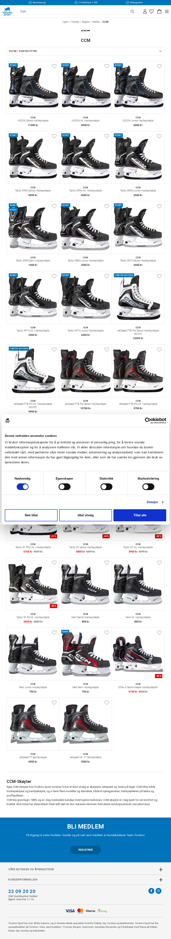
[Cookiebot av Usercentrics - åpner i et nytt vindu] (148, 421)
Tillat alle (139, 515)
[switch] (64, 486)
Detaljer (152, 502)
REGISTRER (85, 849)
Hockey (75, 21)
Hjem (65, 21)
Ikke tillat (31, 515)
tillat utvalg (86, 515)
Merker (96, 21)
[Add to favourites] (54, 66)
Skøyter (86, 21)
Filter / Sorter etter (23, 51)
